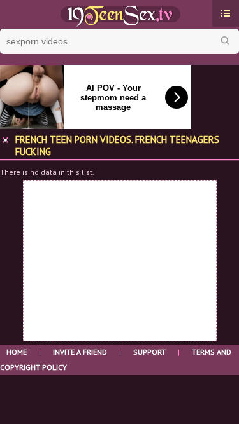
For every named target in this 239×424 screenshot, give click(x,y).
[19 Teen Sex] (119, 15)
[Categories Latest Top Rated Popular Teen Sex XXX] (225, 13)
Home (16, 352)
